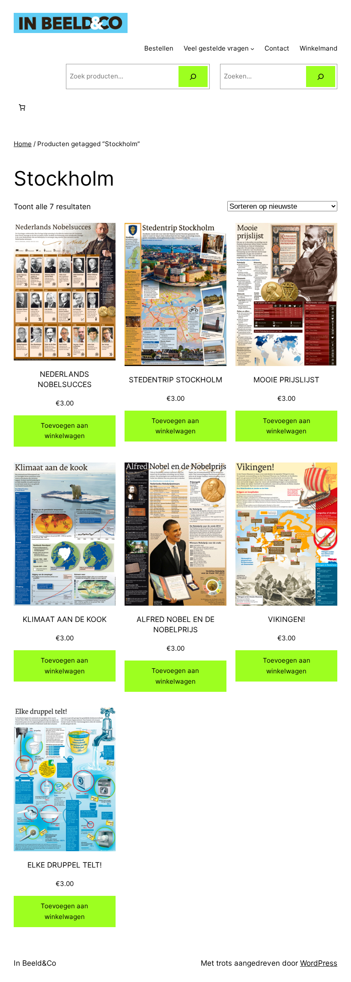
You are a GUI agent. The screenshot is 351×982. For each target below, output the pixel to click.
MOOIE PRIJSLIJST (286, 379)
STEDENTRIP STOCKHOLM (175, 379)
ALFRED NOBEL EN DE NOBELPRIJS (175, 624)
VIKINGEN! (286, 619)
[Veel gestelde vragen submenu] (252, 49)
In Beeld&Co (35, 962)
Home (23, 144)
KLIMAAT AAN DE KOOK (65, 619)
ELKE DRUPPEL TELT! (64, 864)
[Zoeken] (193, 76)
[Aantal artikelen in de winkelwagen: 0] (22, 107)
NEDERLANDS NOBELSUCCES (65, 379)
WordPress (318, 962)
